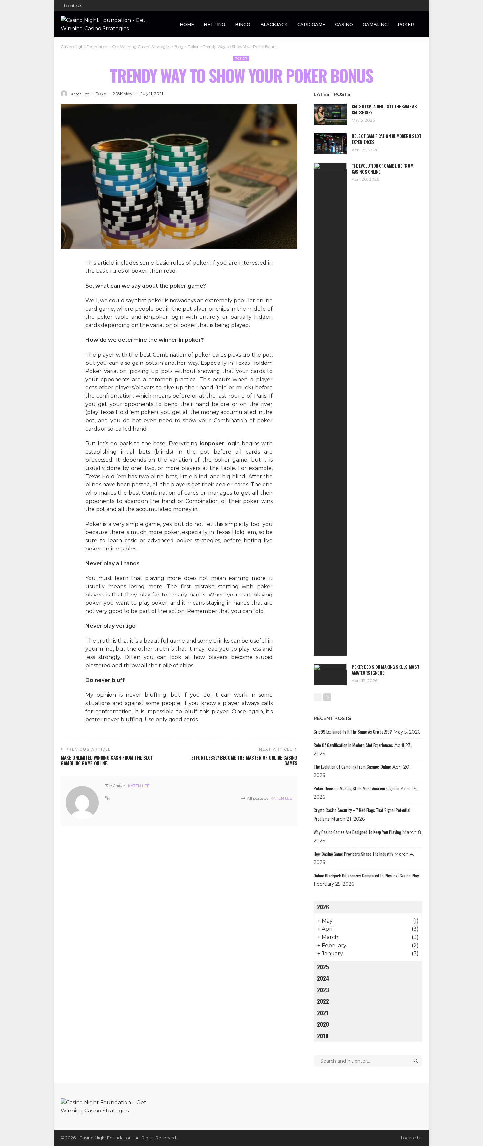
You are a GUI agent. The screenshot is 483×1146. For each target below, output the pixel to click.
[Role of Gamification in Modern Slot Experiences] (330, 143)
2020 (323, 1024)
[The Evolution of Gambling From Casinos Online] (330, 409)
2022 (323, 1001)
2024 (323, 978)
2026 (323, 907)
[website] (107, 798)
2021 (322, 1013)
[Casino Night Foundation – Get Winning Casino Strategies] (110, 1106)
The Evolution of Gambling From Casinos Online (382, 168)
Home (187, 24)
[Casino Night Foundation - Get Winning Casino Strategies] (110, 24)
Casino (344, 24)
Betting (214, 24)
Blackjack (274, 24)
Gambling (375, 24)
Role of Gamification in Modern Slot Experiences (386, 139)
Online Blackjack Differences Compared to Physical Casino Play (366, 875)
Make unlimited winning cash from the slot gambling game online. (107, 760)
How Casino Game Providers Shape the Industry (353, 854)
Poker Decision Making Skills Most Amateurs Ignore (385, 670)
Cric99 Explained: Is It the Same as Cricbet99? (384, 109)
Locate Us (73, 5)
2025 (323, 967)
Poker (406, 24)
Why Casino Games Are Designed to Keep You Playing (357, 832)
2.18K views (123, 93)
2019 (322, 1036)
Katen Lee (80, 93)
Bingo (242, 24)
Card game (311, 24)
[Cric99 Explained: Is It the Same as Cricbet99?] (330, 114)
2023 (323, 990)
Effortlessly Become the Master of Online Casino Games (244, 760)
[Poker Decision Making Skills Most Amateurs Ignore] (330, 674)
